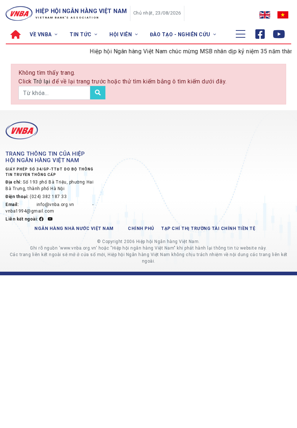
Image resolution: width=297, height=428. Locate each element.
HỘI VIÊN (121, 34)
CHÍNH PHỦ (141, 228)
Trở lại (42, 81)
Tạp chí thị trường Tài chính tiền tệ (208, 228)
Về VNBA (41, 34)
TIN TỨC (81, 34)
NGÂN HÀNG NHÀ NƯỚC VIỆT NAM (74, 228)
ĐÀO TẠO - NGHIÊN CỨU (181, 34)
